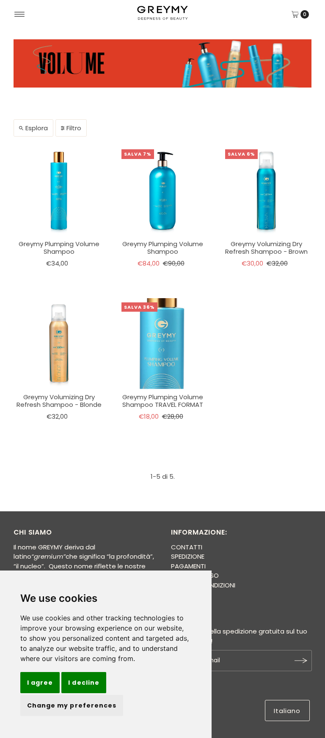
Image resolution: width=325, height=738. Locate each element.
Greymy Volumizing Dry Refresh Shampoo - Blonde (59, 400)
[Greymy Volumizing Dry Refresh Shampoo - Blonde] (59, 343)
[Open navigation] (19, 14)
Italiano (287, 710)
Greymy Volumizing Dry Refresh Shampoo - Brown (266, 247)
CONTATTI (186, 547)
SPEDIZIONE (187, 556)
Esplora (36, 127)
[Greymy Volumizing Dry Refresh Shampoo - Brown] (266, 190)
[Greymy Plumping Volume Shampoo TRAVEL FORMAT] (162, 343)
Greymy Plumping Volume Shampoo (59, 247)
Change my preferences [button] (71, 705)
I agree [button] (40, 682)
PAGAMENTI (188, 566)
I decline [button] (83, 682)
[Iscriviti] (301, 660)
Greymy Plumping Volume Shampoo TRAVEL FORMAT (162, 400)
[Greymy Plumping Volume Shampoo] (59, 190)
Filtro (73, 127)
